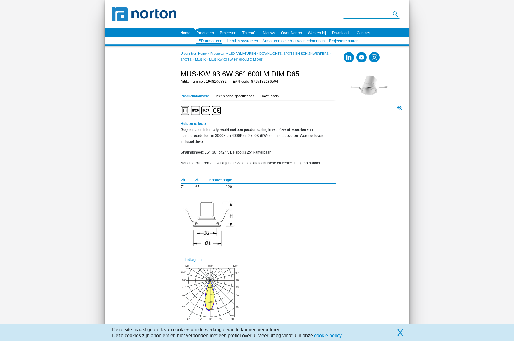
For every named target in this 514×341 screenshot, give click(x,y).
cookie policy (327, 335)
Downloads (341, 33)
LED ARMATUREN (242, 53)
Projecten (228, 33)
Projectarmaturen (343, 41)
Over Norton (291, 33)
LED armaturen (209, 41)
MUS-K (200, 59)
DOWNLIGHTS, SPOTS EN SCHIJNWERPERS (294, 53)
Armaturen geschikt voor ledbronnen (293, 41)
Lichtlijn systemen (242, 41)
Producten (205, 33)
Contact (363, 33)
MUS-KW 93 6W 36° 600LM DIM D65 (236, 59)
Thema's (249, 33)
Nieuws (269, 33)
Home (185, 33)
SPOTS (186, 59)
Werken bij (317, 33)
